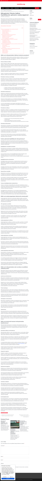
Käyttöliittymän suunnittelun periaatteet (7, 35)
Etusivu (3, 8)
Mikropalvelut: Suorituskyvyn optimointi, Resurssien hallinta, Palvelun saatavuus (34, 39)
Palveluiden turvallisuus (5, 32)
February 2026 (32, 52)
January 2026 (32, 53)
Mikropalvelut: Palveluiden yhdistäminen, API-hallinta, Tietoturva (4, 422)
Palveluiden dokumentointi (5, 33)
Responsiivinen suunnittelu (5, 37)
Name (2, 456)
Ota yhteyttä (7, 8)
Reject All (11, 476)
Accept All (8, 478)
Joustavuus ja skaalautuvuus (5, 44)
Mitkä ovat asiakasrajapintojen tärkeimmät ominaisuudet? (9, 39)
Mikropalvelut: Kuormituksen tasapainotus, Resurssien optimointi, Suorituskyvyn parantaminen (14, 431)
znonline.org (21, 4)
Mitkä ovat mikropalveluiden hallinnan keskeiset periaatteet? (9, 29)
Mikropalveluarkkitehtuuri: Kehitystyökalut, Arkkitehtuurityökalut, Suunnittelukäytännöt (35, 29)
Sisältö (12, 8)
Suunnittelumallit (32, 47)
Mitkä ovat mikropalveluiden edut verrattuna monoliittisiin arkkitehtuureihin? (12, 43)
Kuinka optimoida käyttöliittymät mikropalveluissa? (8, 34)
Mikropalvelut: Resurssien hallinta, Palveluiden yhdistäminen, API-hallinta (23, 423)
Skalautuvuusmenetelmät (33, 46)
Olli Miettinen (7, 16)
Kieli (21, 8)
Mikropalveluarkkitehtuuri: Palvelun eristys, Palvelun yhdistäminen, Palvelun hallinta (35, 32)
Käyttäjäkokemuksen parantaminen (6, 36)
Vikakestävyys (4, 47)
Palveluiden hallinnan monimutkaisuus (7, 49)
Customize (4, 476)
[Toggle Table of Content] (22, 28)
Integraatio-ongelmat (5, 50)
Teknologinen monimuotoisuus (6, 46)
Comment (3, 445)
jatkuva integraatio (21, 343)
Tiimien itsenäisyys (4, 45)
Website (2, 463)
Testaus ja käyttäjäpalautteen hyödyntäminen (8, 38)
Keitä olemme (17, 8)
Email (2, 459)
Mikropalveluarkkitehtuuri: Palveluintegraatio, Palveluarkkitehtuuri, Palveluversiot (35, 36)
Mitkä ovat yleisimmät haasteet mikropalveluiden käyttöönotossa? (10, 48)
